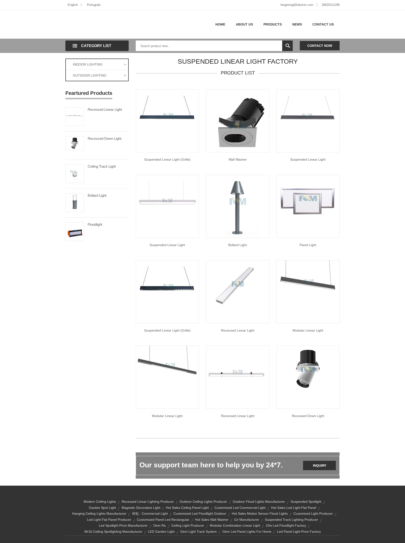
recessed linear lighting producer (148, 501)
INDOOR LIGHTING (99, 64)
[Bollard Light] (75, 202)
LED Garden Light (161, 531)
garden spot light (102, 508)
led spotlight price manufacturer (123, 525)
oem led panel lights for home (246, 531)
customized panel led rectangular (163, 519)
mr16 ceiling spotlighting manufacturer (113, 531)
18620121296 (331, 5)
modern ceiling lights (100, 501)
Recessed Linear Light (105, 109)
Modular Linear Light (307, 330)
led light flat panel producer (109, 519)
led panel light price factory (299, 531)
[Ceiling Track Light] (75, 173)
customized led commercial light (240, 508)
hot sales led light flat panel (293, 508)
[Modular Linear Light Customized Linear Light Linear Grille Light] (167, 377)
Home (220, 24)
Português (94, 5)
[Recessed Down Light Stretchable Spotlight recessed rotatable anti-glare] (308, 369)
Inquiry (319, 465)
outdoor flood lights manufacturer (259, 501)
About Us (244, 24)
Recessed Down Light (104, 138)
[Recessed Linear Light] (75, 116)
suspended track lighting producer (291, 519)
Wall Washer (238, 159)
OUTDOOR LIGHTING (99, 75)
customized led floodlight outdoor (199, 513)
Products (272, 24)
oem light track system (198, 531)
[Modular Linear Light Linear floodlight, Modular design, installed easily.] (308, 291)
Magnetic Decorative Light (141, 508)
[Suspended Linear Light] (167, 120)
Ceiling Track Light (102, 166)
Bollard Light (97, 195)
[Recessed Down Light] (75, 143)
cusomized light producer (313, 513)
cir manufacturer (246, 519)
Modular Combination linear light (235, 525)
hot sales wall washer (212, 519)
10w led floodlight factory (286, 525)
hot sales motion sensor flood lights (260, 513)
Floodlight (95, 224)
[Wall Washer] (237, 120)
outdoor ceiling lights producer (203, 501)
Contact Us (323, 24)
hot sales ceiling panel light (187, 508)
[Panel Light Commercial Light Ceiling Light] (308, 198)
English (73, 5)
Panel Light (308, 245)
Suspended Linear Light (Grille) (167, 159)
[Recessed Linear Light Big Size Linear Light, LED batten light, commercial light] (237, 283)
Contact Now (319, 46)
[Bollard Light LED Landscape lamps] (237, 206)
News (297, 24)
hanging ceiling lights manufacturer (99, 513)
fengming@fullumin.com (297, 5)
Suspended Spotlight (306, 501)
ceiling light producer (187, 525)
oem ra (159, 525)
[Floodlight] (75, 231)
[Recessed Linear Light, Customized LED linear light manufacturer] (237, 377)
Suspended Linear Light (308, 159)
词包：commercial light (150, 513)
